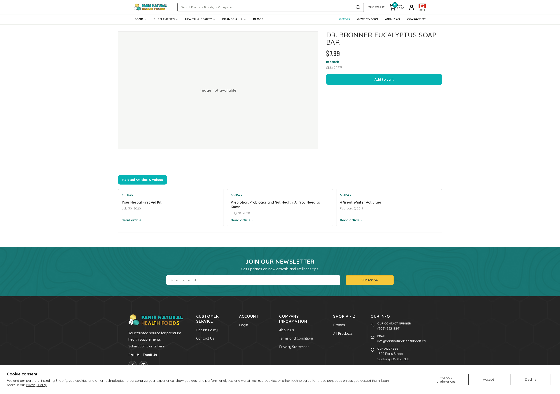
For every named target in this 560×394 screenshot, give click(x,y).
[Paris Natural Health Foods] (150, 7)
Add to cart (384, 79)
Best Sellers (367, 19)
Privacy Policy (36, 385)
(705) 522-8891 (389, 328)
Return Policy (207, 330)
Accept (488, 379)
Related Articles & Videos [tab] (142, 180)
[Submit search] (358, 7)
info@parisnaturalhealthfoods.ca (401, 341)
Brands (339, 325)
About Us (392, 19)
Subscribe (369, 280)
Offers (344, 19)
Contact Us (416, 19)
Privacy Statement (294, 347)
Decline (530, 379)
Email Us (150, 355)
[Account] (411, 7)
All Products (343, 333)
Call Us (134, 355)
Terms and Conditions (296, 338)
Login (243, 325)
